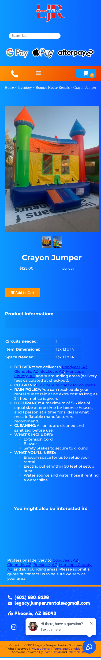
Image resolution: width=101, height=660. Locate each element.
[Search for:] (35, 35)
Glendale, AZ (26, 371)
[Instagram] (14, 627)
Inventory (25, 87)
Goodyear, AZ (75, 367)
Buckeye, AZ (52, 371)
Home (9, 87)
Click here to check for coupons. (66, 385)
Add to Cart (24, 292)
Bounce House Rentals (53, 87)
